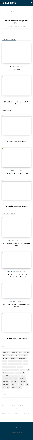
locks (17, 372)
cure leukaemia (22, 358)
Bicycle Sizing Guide (16, 352)
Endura (19, 361)
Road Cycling (13, 381)
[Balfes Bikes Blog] (9, 3)
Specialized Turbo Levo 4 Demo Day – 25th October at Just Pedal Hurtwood (16, 276)
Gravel (25, 364)
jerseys (22, 370)
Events (4, 364)
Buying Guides (6, 111)
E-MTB (4, 361)
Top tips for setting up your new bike (16, 338)
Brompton (18, 355)
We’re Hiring (16, 69)
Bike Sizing (11, 355)
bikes (4, 355)
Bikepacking (26, 352)
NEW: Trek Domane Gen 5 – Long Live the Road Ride (16, 103)
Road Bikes (5, 381)
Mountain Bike (6, 375)
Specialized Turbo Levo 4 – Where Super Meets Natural (16, 305)
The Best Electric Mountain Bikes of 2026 (16, 174)
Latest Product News (8, 213)
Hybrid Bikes (5, 370)
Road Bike (22, 378)
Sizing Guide (22, 381)
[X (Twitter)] (16, 427)
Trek (27, 384)
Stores (21, 384)
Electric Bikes (12, 361)
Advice (16, 17)
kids (28, 370)
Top (17, 436)
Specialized (14, 384)
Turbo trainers (6, 387)
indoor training (15, 370)
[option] (16, 21)
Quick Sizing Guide (7, 378)
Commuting (12, 358)
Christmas (5, 358)
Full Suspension (12, 364)
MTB (23, 375)
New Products (12, 99)
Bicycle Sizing (6, 352)
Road (16, 378)
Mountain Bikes (15, 375)
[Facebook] (12, 427)
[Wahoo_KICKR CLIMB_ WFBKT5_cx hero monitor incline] (26, 408)
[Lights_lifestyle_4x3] (16, 408)
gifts (20, 364)
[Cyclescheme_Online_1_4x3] (6, 408)
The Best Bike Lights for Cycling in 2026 (16, 21)
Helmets (20, 367)
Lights (12, 372)
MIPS (23, 372)
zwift (19, 387)
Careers (12, 66)
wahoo (13, 387)
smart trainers (6, 384)
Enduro (25, 361)
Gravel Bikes (5, 367)
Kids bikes (5, 372)
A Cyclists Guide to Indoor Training (16, 141)
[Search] (30, 3)
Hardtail (13, 367)
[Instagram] (20, 427)
